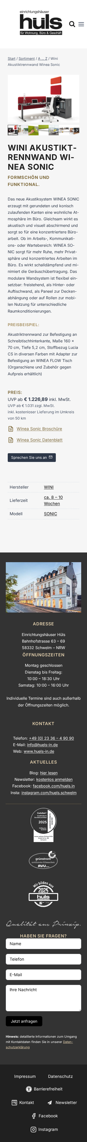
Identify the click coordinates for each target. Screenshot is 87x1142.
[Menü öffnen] (81, 24)
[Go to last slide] (10, 130)
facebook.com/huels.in (54, 785)
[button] (13, 130)
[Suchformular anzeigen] (72, 24)
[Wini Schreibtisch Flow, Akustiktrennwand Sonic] (43, 99)
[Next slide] (76, 130)
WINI (49, 487)
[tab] (32, 117)
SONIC (50, 513)
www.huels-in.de (39, 751)
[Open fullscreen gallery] (74, 118)
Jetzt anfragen (24, 1021)
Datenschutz (60, 1076)
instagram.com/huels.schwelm (49, 792)
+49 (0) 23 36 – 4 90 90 (51, 738)
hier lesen (49, 772)
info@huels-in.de (42, 744)
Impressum (25, 1076)
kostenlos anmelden (54, 779)
